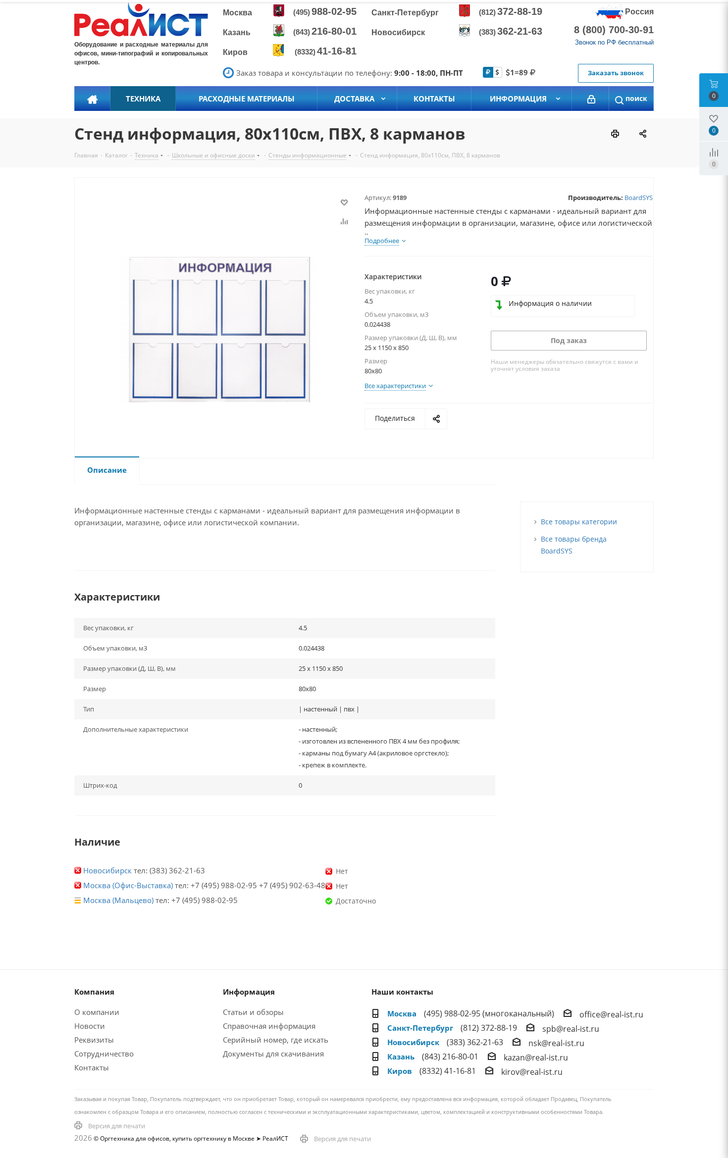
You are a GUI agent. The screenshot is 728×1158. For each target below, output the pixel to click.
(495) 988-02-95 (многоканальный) (489, 1013)
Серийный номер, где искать (275, 1040)
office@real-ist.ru (611, 1014)
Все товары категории (579, 521)
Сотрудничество (104, 1053)
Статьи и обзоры (253, 1012)
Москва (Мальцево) (118, 900)
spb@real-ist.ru (570, 1028)
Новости (89, 1026)
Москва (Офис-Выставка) (128, 885)
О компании (96, 1012)
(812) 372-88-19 (489, 1027)
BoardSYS (638, 197)
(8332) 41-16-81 (447, 1070)
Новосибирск (107, 870)
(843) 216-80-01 (450, 1056)
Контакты (91, 1067)
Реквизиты (94, 1040)
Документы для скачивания (273, 1053)
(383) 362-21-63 (475, 1042)
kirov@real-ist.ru (532, 1071)
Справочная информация (269, 1026)
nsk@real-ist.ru (556, 1043)
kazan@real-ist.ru (536, 1057)
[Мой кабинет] (591, 98)
